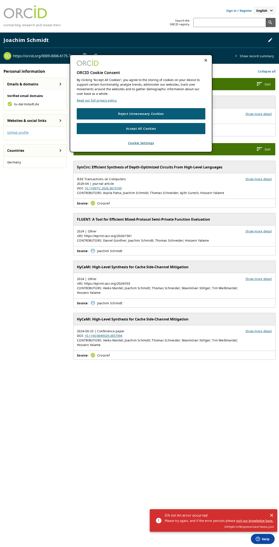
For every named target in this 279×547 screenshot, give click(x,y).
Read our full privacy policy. (97, 101)
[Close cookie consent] (206, 60)
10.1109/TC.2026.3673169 (103, 188)
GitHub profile (18, 132)
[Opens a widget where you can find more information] (263, 539)
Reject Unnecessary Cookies (141, 114)
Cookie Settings (141, 143)
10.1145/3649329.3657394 (103, 336)
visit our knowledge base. (254, 521)
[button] (267, 71)
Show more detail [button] (258, 114)
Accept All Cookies (141, 128)
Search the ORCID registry (179, 22)
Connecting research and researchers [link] (32, 25)
